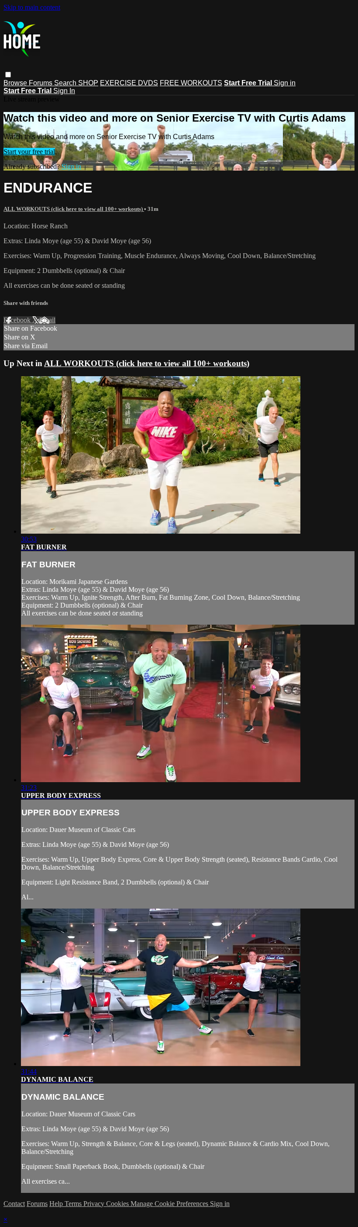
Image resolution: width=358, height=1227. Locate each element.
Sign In (64, 90)
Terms (74, 1203)
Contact (14, 1203)
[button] (8, 74)
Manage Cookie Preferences (170, 1203)
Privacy (94, 1203)
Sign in (285, 83)
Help (57, 1203)
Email (47, 320)
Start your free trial (29, 151)
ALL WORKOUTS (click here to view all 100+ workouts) (73, 209)
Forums (41, 83)
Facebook (17, 320)
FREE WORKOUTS (191, 83)
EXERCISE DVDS (129, 83)
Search (66, 83)
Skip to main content (31, 7)
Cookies (118, 1203)
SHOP (88, 83)
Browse (16, 83)
